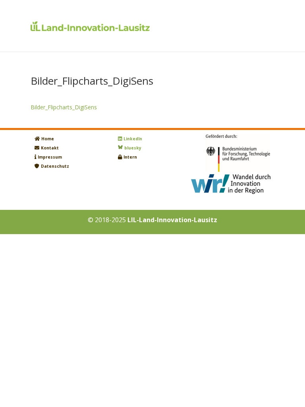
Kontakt (50, 148)
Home (47, 138)
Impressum (50, 157)
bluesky (132, 148)
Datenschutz (55, 166)
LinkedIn (133, 138)
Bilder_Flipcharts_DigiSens (64, 107)
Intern (130, 157)
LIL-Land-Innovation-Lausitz (172, 219)
